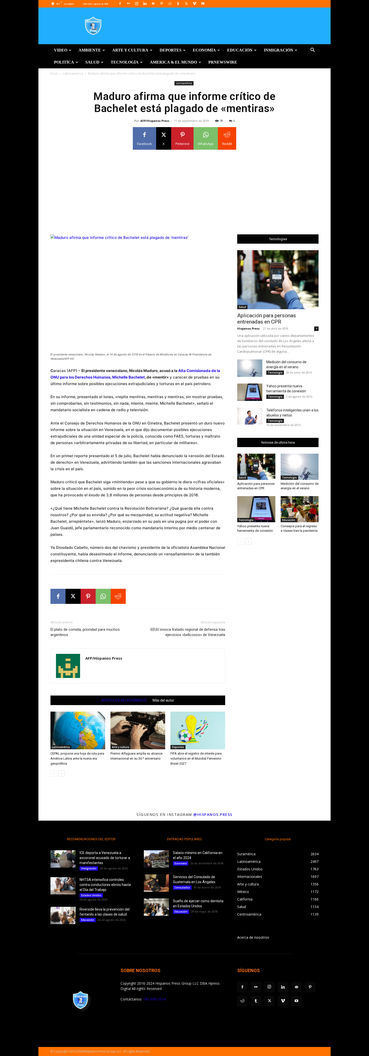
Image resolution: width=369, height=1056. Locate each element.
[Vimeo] (194, 3)
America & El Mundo (173, 62)
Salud (92, 62)
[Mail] (153, 3)
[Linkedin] (145, 3)
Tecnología (125, 62)
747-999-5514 (154, 999)
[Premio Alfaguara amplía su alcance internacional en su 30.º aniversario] (137, 730)
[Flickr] (128, 3)
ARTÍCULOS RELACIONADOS (124, 700)
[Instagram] (136, 3)
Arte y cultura (130, 50)
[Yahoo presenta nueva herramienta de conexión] (249, 392)
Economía (204, 50)
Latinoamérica (73, 73)
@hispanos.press (212, 814)
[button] (312, 50)
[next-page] (61, 773)
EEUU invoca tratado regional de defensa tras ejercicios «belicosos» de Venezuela (188, 632)
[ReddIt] (118, 596)
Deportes (170, 50)
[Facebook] (120, 3)
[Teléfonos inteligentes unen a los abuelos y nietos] (249, 416)
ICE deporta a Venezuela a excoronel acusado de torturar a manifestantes (105, 858)
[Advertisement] (184, 189)
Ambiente (90, 50)
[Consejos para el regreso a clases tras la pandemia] (300, 509)
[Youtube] (203, 3)
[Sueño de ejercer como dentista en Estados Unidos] (156, 907)
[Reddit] (169, 3)
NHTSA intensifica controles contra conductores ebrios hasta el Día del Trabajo (105, 885)
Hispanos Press (248, 328)
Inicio (54, 73)
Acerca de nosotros (253, 937)
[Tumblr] (178, 3)
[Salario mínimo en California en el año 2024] (156, 859)
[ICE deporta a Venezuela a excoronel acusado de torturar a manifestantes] (63, 859)
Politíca (64, 62)
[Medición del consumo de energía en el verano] (249, 368)
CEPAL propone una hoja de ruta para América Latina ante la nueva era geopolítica (77, 758)
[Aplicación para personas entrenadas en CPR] (278, 279)
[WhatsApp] (103, 596)
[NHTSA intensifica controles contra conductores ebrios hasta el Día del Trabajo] (63, 885)
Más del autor (163, 700)
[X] (186, 3)
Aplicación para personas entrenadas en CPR (266, 318)
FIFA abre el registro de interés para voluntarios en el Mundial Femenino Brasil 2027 (196, 758)
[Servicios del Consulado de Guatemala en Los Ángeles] (156, 883)
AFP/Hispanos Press (154, 121)
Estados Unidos (91, 895)
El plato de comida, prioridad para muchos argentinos (85, 632)
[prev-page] (53, 773)
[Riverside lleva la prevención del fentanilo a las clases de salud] (63, 915)
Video (60, 50)
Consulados (182, 887)
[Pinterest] (161, 3)
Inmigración (278, 50)
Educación (240, 50)
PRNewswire (222, 62)
